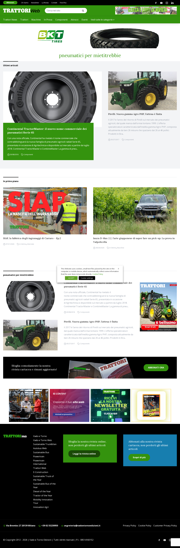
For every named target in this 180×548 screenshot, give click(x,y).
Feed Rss (63, 3)
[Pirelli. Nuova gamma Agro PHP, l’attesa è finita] (142, 90)
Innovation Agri (41, 507)
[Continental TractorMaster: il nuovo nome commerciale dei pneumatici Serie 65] (52, 99)
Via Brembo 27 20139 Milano (20, 525)
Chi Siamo (24, 3)
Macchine (36, 19)
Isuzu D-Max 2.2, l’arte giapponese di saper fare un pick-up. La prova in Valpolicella (134, 240)
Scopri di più (139, 457)
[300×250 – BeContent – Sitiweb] (69, 405)
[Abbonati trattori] (151, 405)
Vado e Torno (40, 436)
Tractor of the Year (42, 495)
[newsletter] (110, 405)
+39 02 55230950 (49, 525)
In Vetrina (22, 244)
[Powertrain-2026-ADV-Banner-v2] (28, 405)
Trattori (24, 19)
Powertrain (38, 456)
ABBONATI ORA (156, 367)
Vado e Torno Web (42, 440)
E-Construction (40, 472)
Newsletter (35, 3)
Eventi (85, 19)
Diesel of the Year (42, 491)
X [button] (118, 268)
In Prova (48, 19)
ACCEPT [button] (71, 278)
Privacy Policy (129, 525)
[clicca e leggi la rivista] (146, 11)
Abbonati (10, 2)
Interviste (30, 244)
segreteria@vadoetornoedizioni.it (82, 525)
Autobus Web (40, 448)
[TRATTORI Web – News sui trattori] (21, 10)
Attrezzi (74, 19)
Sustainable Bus (41, 452)
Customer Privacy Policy (165, 525)
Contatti (54, 3)
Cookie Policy (144, 525)
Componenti (61, 19)
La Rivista (45, 3)
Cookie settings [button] (87, 278)
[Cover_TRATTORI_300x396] (158, 306)
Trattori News (10, 19)
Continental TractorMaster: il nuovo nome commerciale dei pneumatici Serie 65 (47, 130)
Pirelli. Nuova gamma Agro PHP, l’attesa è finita (135, 114)
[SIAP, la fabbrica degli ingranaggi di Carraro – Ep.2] (45, 210)
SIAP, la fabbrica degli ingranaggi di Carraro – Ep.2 (32, 238)
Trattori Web (39, 468)
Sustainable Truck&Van (44, 444)
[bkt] (90, 36)
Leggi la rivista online (84, 453)
